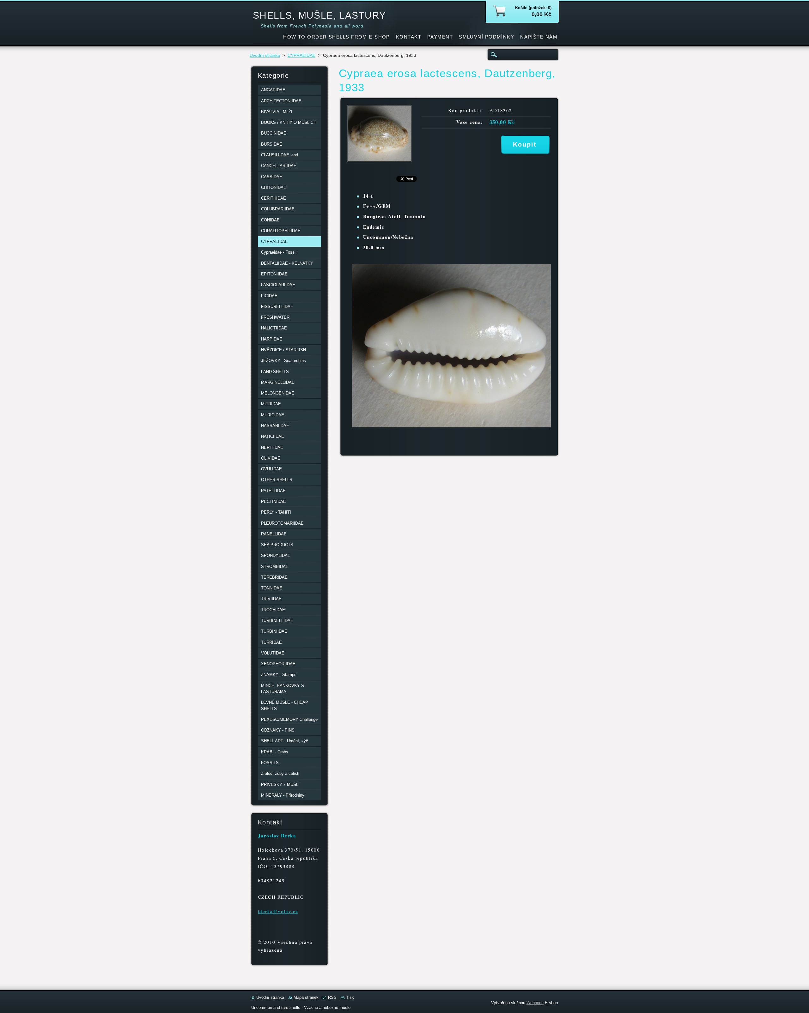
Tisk (350, 997)
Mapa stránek (306, 997)
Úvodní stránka (265, 55)
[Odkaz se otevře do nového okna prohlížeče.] (379, 160)
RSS (332, 997)
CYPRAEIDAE (301, 55)
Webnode (535, 1002)
